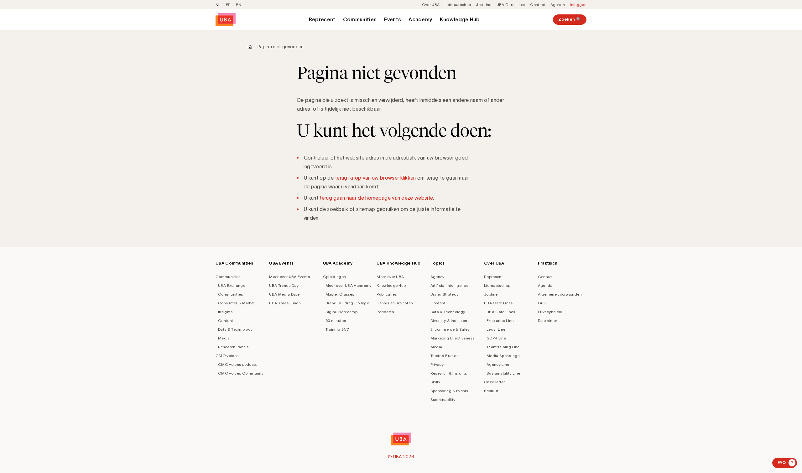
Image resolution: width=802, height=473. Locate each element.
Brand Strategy (444, 294)
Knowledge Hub (460, 19)
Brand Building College (347, 303)
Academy (420, 19)
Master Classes (339, 294)
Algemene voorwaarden (560, 294)
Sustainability (442, 399)
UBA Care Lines (511, 5)
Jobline (490, 294)
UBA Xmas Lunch (284, 303)
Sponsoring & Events (449, 391)
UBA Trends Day (283, 285)
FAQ (542, 303)
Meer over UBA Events (289, 277)
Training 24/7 (337, 329)
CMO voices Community (240, 373)
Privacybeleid (550, 312)
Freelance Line (500, 320)
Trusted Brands (444, 356)
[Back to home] (226, 19)
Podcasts (385, 312)
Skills (435, 382)
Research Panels (233, 347)
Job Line (484, 5)
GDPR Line (496, 338)
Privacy (437, 364)
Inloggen (578, 5)
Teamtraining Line (503, 347)
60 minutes (335, 320)
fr (228, 5)
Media (224, 338)
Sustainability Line (503, 373)
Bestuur (491, 391)
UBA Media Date (284, 294)
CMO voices (227, 356)
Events (392, 19)
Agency (437, 277)
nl (218, 5)
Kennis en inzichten (395, 303)
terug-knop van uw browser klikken (375, 178)
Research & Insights (448, 373)
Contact (537, 5)
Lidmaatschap (458, 5)
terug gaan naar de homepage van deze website (376, 198)
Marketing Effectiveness (452, 338)
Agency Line (498, 364)
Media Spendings (503, 356)
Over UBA (431, 5)
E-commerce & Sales (450, 329)
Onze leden (495, 382)
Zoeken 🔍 (569, 19)
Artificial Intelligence (449, 285)
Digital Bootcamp (341, 312)
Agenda (557, 5)
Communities (360, 19)
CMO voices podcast (237, 364)
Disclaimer (547, 320)
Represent (322, 19)
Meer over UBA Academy (348, 285)
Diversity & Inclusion (448, 320)
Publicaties (387, 294)
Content (225, 320)
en (238, 5)
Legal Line (496, 329)
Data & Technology (235, 329)
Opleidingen (334, 277)
